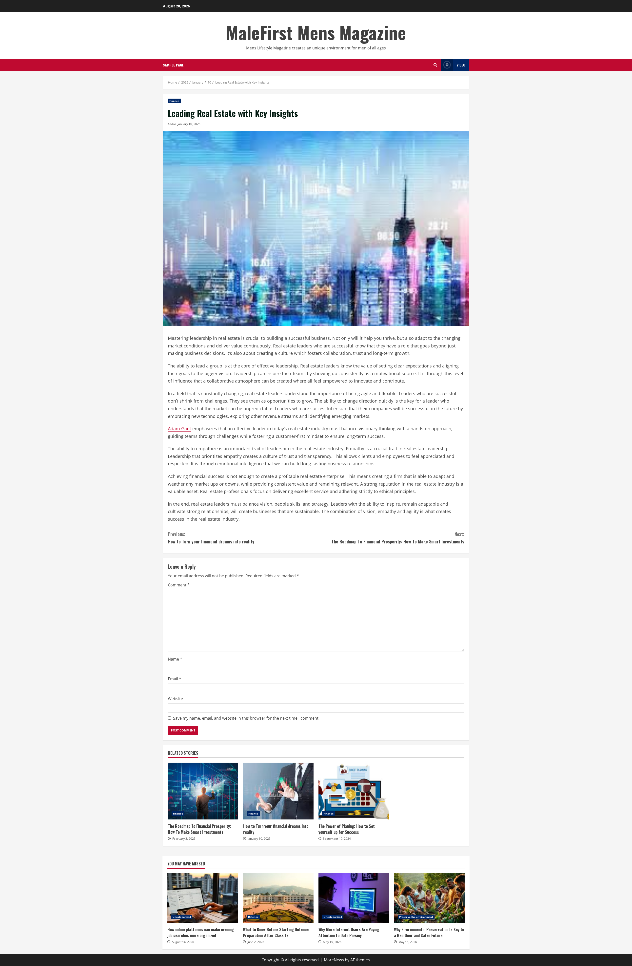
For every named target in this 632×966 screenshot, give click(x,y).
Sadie (172, 124)
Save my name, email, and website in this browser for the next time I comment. (246, 718)
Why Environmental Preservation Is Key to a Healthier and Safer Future (429, 898)
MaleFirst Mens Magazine (316, 32)
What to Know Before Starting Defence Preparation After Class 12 (278, 898)
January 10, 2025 (189, 124)
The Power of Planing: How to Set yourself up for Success (353, 791)
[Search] (435, 65)
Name (175, 659)
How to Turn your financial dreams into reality (211, 538)
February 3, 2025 (184, 839)
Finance (174, 101)
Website (175, 698)
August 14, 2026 (183, 942)
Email (174, 679)
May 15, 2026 (332, 942)
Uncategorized (182, 917)
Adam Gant (179, 428)
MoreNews (334, 960)
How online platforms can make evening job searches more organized (202, 898)
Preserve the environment (416, 917)
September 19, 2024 (337, 839)
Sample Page (173, 64)
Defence (253, 917)
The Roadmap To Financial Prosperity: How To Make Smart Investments (397, 538)
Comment (179, 585)
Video (461, 64)
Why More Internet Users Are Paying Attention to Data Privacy (353, 898)
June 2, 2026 (255, 942)
